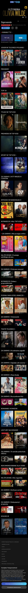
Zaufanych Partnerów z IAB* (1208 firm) (13, 577)
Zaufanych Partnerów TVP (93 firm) (14, 579)
